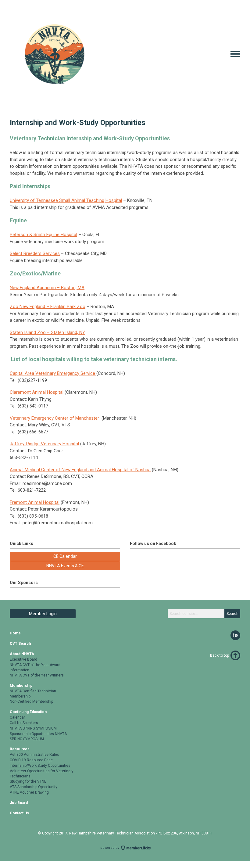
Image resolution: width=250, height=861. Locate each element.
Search (232, 614)
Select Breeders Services (35, 253)
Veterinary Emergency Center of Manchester (54, 418)
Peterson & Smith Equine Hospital (43, 234)
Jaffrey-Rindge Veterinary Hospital (44, 444)
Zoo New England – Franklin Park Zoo (47, 306)
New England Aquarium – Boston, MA (47, 287)
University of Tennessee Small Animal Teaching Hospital (66, 200)
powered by (110, 848)
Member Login (43, 613)
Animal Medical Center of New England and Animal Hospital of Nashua (80, 469)
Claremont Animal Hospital (36, 392)
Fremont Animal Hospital (34, 502)
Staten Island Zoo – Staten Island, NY (47, 332)
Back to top (219, 655)
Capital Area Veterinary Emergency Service (53, 373)
